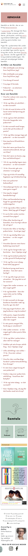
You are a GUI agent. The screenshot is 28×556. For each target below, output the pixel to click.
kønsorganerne (11, 27)
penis (24, 35)
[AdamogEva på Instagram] (11, 550)
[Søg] (20, 4)
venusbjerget (17, 48)
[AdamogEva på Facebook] (17, 550)
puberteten (6, 31)
